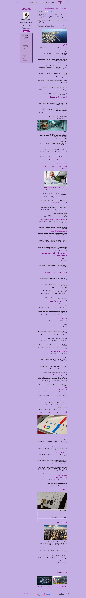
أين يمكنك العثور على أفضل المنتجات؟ (25, 55)
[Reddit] (43, 11)
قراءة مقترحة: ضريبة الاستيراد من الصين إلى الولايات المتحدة (57, 250)
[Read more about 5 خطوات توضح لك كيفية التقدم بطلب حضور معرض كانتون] (60, 579)
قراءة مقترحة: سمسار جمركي (62, 387)
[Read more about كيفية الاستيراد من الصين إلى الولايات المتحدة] (44, 580)
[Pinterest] (47, 11)
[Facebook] (51, 11)
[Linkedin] (45, 11)
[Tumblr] (41, 11)
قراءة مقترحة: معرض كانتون (62, 475)
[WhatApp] (18, 2)
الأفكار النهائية (25, 60)
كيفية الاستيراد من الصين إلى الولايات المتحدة (44, 587)
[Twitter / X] (39, 11)
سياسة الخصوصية (20, 593)
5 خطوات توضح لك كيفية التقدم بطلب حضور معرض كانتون (60, 586)
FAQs (24, 58)
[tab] (52, 510)
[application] (51, 2)
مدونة (30, 593)
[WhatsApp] (37, 11)
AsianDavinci (58, 314)
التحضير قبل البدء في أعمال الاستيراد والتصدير (25, 45)
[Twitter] (49, 11)
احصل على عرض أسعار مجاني (62, 163)
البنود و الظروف (26, 593)
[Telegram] (16, 2)
